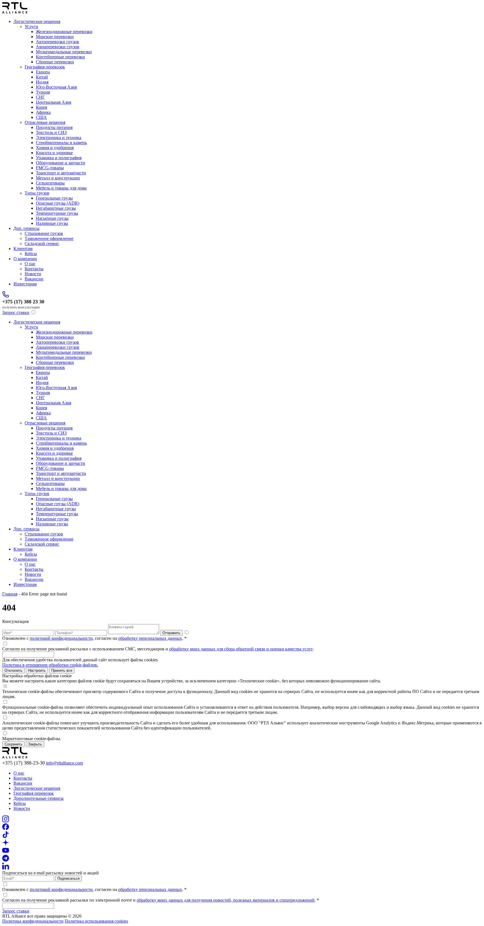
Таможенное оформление (49, 238)
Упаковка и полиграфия (59, 157)
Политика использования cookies (96, 921)
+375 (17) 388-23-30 (23, 763)
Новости (33, 273)
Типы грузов (37, 193)
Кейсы (31, 253)
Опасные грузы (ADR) (57, 203)
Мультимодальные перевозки (64, 51)
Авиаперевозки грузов (57, 46)
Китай (42, 77)
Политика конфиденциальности (33, 921)
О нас (30, 263)
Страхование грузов (44, 233)
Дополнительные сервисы (38, 798)
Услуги (31, 26)
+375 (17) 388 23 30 (23, 301)
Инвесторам (25, 283)
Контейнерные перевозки (60, 56)
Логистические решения (36, 21)
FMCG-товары (50, 167)
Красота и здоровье (54, 152)
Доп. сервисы (26, 228)
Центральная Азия (53, 102)
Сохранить (13, 744)
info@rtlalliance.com (64, 763)
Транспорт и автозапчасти (61, 172)
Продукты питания (54, 127)
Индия (42, 82)
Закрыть (35, 744)
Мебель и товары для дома (61, 188)
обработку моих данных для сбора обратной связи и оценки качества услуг (241, 648)
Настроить (37, 670)
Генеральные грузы (54, 198)
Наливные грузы (52, 223)
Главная (9, 594)
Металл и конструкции (58, 177)
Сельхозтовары (50, 183)
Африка (43, 112)
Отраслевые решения (45, 122)
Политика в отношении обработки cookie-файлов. (50, 664)
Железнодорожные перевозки (64, 31)
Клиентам (22, 248)
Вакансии (34, 278)
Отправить (171, 633)
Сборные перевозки (55, 61)
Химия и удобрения (55, 147)
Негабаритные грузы (56, 208)
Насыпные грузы (52, 218)
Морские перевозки (55, 36)
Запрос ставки (15, 312)
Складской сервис (42, 243)
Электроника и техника (58, 137)
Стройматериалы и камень (61, 142)
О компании (25, 258)
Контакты (34, 268)
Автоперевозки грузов (57, 41)
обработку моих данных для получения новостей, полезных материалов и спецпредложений (226, 900)
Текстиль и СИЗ (51, 132)
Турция (43, 92)
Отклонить (13, 670)
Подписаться (68, 878)
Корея (41, 107)
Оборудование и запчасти (60, 162)
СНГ (40, 97)
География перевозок (45, 66)
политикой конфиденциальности (61, 638)
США (41, 117)
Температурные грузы (57, 213)
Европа (43, 72)
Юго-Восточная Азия (56, 87)
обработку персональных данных (150, 638)
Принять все (61, 670)
